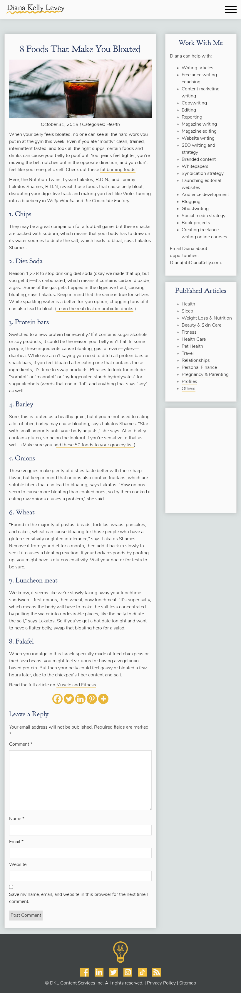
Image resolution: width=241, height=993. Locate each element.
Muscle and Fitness (76, 685)
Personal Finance (199, 367)
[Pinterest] (92, 699)
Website (17, 864)
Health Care (194, 339)
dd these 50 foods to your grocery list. (95, 445)
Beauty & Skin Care (201, 325)
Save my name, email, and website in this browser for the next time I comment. (78, 898)
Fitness (189, 332)
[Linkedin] (80, 699)
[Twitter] (69, 699)
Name (16, 819)
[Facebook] (57, 699)
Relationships (196, 360)
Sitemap (187, 983)
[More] (103, 699)
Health (113, 124)
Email (16, 842)
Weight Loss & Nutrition (207, 318)
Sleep (187, 311)
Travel (188, 353)
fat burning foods (117, 170)
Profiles (189, 381)
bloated (63, 134)
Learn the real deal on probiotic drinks (94, 309)
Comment (20, 744)
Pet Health (192, 346)
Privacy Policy (161, 983)
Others (188, 388)
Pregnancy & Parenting (205, 374)
